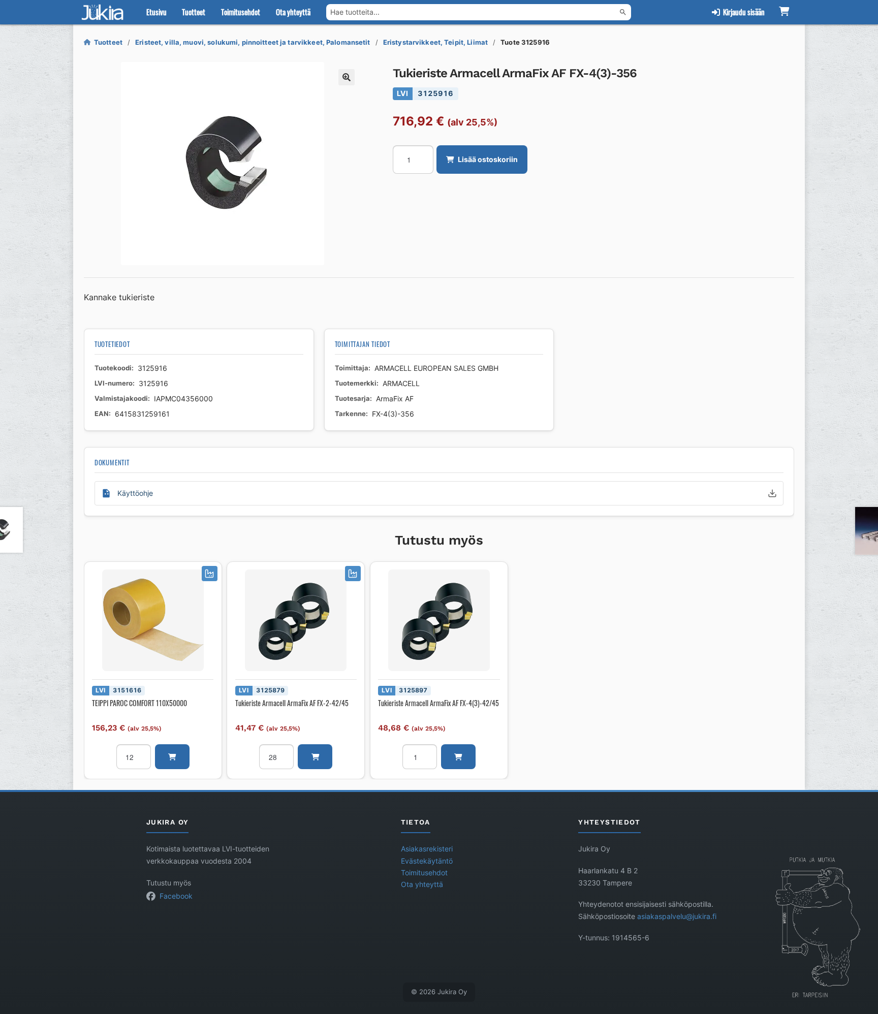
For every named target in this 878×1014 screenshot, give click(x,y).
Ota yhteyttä (293, 11)
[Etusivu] (104, 12)
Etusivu (156, 11)
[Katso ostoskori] (784, 12)
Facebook (176, 896)
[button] (346, 77)
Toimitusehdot (240, 11)
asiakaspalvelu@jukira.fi (676, 916)
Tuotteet (193, 11)
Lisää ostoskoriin (488, 159)
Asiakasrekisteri (427, 849)
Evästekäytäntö (427, 861)
